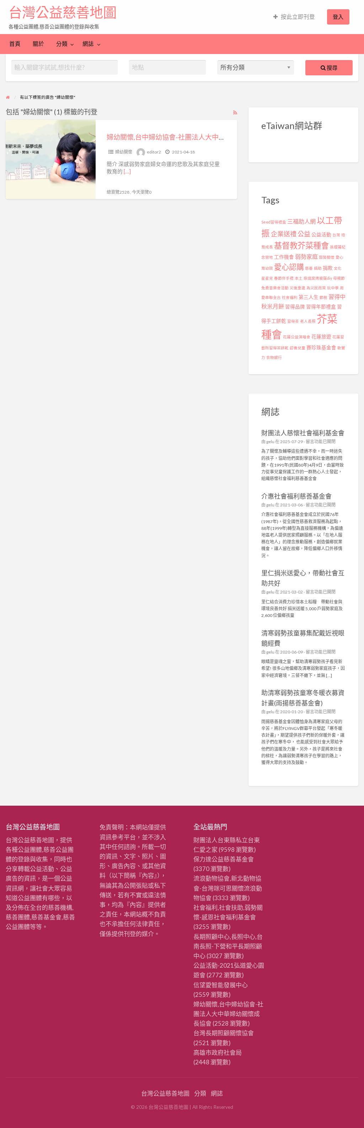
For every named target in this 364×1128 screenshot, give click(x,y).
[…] (127, 171)
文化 (338, 268)
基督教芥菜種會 (301, 245)
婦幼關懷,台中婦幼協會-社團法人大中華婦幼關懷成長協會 (193, 137)
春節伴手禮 (284, 278)
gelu (270, 441)
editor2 (154, 152)
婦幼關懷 (123, 152)
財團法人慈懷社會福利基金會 (302, 433)
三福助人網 (301, 221)
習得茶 (293, 321)
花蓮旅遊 (321, 336)
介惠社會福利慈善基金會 (296, 496)
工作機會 (284, 257)
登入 (338, 17)
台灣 (336, 234)
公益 (304, 234)
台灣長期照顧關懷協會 (223, 1033)
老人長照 (308, 321)
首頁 (15, 44)
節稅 (323, 297)
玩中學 (333, 287)
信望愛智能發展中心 (220, 985)
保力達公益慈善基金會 (223, 859)
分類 (62, 44)
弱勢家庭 (306, 256)
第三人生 (308, 297)
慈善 (309, 268)
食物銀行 (274, 357)
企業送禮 (283, 234)
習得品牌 (295, 307)
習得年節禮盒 (321, 307)
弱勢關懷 (326, 257)
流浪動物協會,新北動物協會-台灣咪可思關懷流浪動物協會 (227, 888)
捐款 (328, 268)
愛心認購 (289, 266)
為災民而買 (316, 287)
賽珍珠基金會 (321, 347)
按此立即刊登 (298, 17)
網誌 (88, 44)
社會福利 (290, 297)
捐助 (318, 268)
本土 (299, 278)
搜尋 (331, 67)
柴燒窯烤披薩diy (318, 278)
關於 (38, 44)
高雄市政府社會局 (217, 1052)
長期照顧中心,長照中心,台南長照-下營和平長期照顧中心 (228, 946)
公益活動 (321, 234)
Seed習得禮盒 (273, 222)
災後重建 (297, 287)
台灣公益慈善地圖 (63, 12)
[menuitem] (294, 17)
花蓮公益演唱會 (296, 336)
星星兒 (267, 278)
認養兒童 (297, 347)
